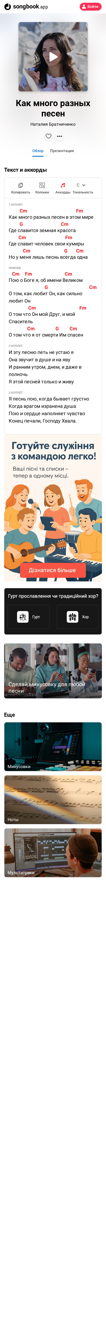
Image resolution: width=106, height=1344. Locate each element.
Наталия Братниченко (53, 124)
